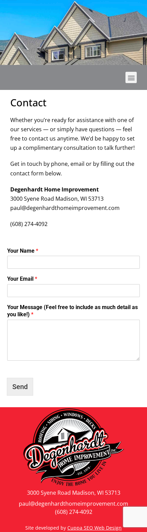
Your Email (22, 279)
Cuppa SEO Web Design (94, 527)
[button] (131, 77)
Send (20, 387)
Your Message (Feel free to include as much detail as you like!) (72, 311)
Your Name (22, 251)
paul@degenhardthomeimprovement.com (73, 503)
